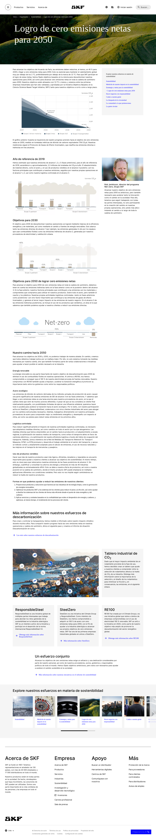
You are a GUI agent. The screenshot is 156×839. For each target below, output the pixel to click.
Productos (59, 769)
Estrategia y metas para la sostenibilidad (119, 87)
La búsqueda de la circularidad (116, 100)
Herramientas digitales (102, 769)
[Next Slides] (153, 713)
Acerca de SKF (61, 765)
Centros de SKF (99, 774)
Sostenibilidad (111, 81)
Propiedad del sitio (87, 830)
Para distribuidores (137, 781)
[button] (106, 7)
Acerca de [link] (42, 7)
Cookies (60, 834)
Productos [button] (18, 7)
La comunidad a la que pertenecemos (118, 103)
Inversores (62, 795)
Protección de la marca (139, 765)
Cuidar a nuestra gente (113, 97)
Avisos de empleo (136, 786)
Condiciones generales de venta (43, 834)
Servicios (59, 774)
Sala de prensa (61, 804)
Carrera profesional (63, 800)
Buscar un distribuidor (101, 765)
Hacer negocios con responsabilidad (118, 94)
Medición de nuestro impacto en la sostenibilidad (122, 84)
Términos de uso (55, 830)
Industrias (59, 779)
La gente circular (111, 106)
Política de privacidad (70, 830)
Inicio (15, 17)
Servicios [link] (31, 7)
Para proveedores (137, 769)
